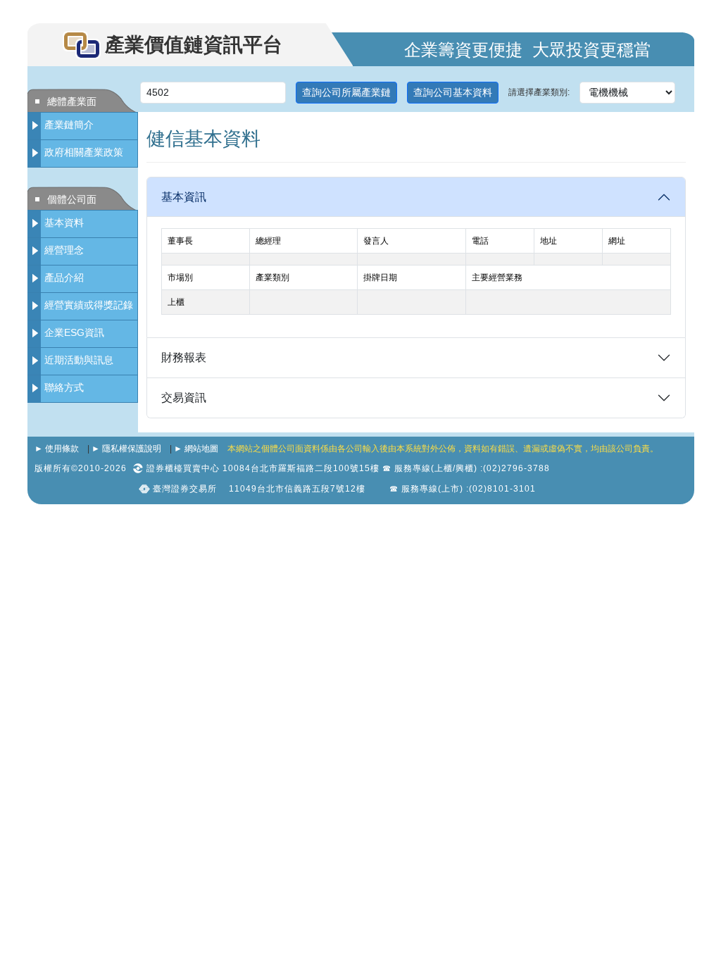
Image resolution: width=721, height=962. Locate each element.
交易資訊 (183, 398)
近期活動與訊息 (78, 360)
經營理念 (64, 250)
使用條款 (62, 449)
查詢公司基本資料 (452, 92)
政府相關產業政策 (83, 152)
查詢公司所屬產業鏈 (346, 92)
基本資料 (64, 222)
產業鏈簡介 (69, 124)
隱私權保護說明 (131, 449)
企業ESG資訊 (74, 332)
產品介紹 (64, 277)
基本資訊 (183, 197)
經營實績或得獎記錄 (88, 305)
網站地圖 (201, 449)
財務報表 (183, 357)
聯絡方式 (64, 387)
